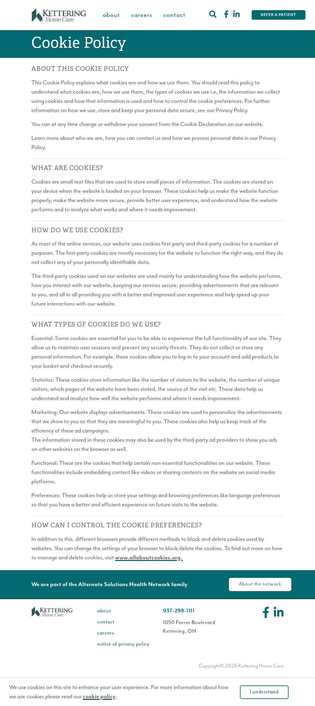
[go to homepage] (58, 15)
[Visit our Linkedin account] (236, 15)
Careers (141, 15)
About (111, 15)
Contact (174, 15)
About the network (260, 584)
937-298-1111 (179, 611)
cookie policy (99, 696)
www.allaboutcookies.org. (148, 557)
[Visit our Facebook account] (226, 15)
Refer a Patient (278, 15)
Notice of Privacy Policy (123, 644)
